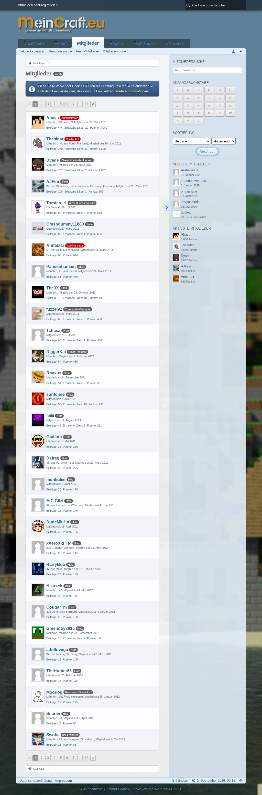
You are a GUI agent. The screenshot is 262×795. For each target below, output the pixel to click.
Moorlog (54, 692)
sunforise (55, 394)
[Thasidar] (38, 143)
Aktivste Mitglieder (192, 228)
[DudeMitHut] (38, 526)
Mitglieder (88, 43)
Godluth (54, 437)
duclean (186, 212)
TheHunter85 (59, 671)
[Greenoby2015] (38, 632)
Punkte (94, 127)
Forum (60, 43)
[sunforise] (38, 398)
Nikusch (54, 586)
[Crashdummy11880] (38, 228)
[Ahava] (38, 122)
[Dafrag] (38, 462)
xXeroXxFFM (58, 543)
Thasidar (54, 139)
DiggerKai (56, 352)
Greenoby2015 (60, 628)
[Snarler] (38, 717)
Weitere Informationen (131, 91)
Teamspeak (144, 43)
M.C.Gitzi (54, 501)
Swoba (53, 735)
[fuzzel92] (38, 313)
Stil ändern (180, 780)
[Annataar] (38, 249)
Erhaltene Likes (74, 127)
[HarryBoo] (38, 568)
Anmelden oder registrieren (38, 5)
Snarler (53, 713)
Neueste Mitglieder (191, 164)
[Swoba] (38, 739)
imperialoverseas (193, 181)
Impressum (63, 780)
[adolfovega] (38, 653)
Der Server (175, 43)
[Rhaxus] (38, 377)
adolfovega (57, 649)
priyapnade (189, 191)
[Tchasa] (38, 334)
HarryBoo (55, 564)
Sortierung (184, 133)
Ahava (52, 118)
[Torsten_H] (38, 207)
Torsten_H (56, 203)
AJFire (52, 182)
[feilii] (38, 420)
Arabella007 (189, 170)
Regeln (116, 43)
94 (86, 104)
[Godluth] (38, 441)
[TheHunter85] (38, 675)
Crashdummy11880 (65, 224)
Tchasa (53, 330)
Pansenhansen (61, 266)
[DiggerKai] (38, 356)
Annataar (55, 245)
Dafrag (52, 458)
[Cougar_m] (38, 611)
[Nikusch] (38, 590)
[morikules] (38, 483)
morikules (56, 479)
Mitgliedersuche (189, 62)
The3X (52, 288)
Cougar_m (56, 607)
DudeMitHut (57, 522)
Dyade (52, 160)
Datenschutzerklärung (35, 780)
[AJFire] (38, 186)
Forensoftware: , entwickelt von (131, 789)
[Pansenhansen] (38, 270)
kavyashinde (190, 202)
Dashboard (34, 43)
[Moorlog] (38, 696)
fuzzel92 (54, 309)
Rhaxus (53, 373)
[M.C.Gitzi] (38, 505)
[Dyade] (38, 164)
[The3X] (38, 292)
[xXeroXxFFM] (38, 547)
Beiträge (51, 127)
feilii (50, 415)
